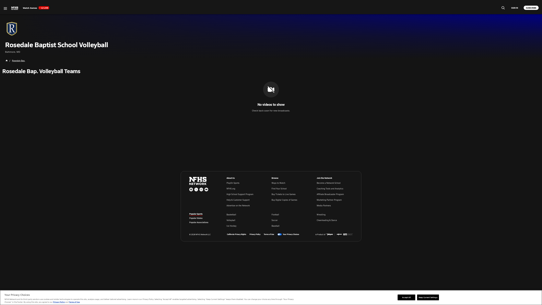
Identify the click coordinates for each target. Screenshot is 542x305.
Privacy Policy (255, 234)
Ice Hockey (231, 226)
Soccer (275, 220)
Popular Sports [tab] (196, 214)
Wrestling (321, 214)
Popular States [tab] (196, 218)
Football (275, 214)
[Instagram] (201, 189)
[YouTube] (206, 189)
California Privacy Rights (236, 234)
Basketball (231, 214)
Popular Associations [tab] (198, 222)
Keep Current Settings (428, 297)
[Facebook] (191, 189)
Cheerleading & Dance (327, 220)
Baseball (275, 226)
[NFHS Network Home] (14, 8)
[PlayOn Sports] (329, 234)
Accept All (406, 297)
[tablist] (203, 218)
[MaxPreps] (339, 234)
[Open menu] (5, 8)
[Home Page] (6, 60)
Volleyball (231, 220)
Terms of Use (269, 234)
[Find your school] (503, 7)
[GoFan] (348, 234)
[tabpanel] (290, 220)
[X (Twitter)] (196, 189)
